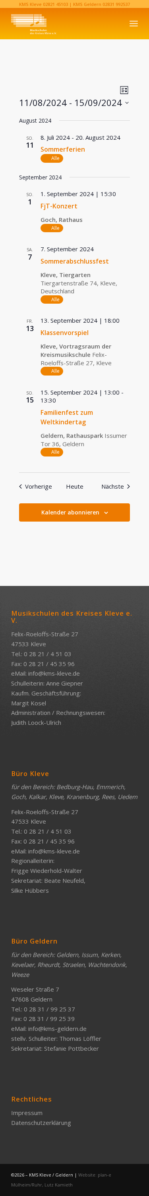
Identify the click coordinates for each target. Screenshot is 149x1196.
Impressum (27, 1113)
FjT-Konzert (59, 206)
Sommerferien (63, 149)
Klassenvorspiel (65, 332)
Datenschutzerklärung (41, 1123)
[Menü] (134, 23)
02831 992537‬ (116, 4)
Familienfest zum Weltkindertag (67, 417)
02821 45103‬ (55, 4)
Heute (74, 486)
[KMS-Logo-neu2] (61, 23)
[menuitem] (134, 23)
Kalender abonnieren (70, 512)
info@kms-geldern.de (57, 1028)
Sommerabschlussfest (75, 261)
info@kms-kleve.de (54, 673)
